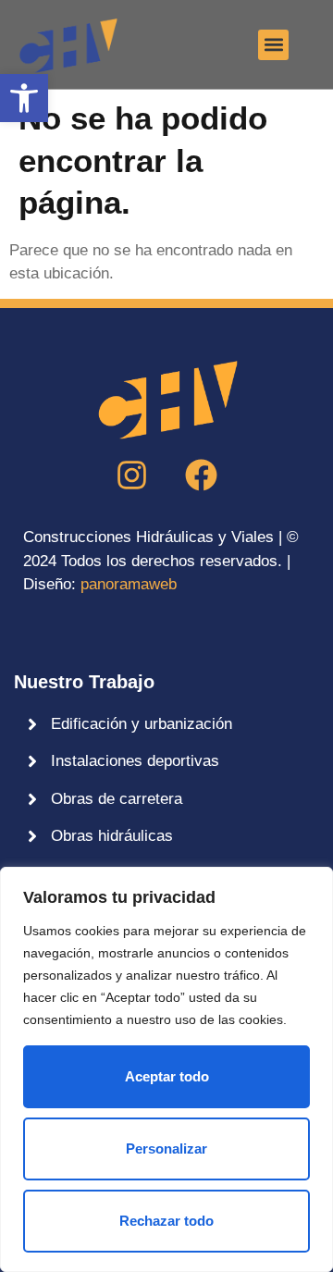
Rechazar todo (166, 1221)
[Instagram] (132, 474)
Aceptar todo (167, 1076)
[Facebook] (201, 474)
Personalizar (166, 1148)
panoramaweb (128, 584)
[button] (24, 98)
